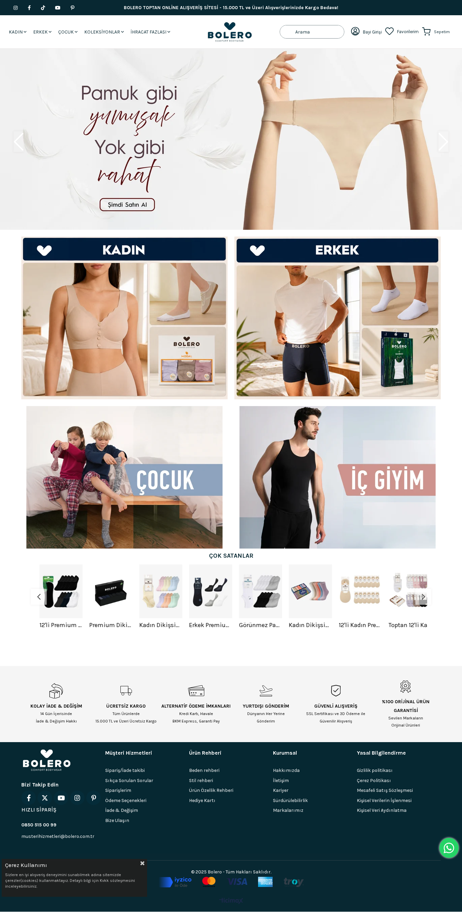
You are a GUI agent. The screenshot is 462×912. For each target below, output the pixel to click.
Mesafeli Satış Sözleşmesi (385, 790)
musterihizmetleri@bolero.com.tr (57, 836)
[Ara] (287, 31)
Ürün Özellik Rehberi (211, 790)
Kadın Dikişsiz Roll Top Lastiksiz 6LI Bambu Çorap (306, 625)
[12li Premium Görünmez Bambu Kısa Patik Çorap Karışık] (56, 591)
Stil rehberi (201, 780)
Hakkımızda (286, 770)
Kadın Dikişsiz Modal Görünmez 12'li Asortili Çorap (156, 625)
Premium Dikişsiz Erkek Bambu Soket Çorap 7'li (106, 625)
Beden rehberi (204, 770)
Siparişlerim (118, 790)
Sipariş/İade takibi (125, 770)
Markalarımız (288, 810)
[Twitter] (45, 798)
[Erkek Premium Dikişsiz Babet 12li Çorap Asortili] (206, 591)
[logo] (46, 760)
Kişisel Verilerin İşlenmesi (384, 800)
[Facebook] (28, 798)
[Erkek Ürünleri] (337, 318)
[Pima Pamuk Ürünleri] (231, 139)
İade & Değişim (121, 810)
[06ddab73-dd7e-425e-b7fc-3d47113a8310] (231, 882)
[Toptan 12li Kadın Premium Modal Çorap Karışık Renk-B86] (406, 591)
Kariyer (280, 790)
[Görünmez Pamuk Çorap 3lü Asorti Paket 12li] (256, 591)
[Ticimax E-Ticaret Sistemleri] (231, 901)
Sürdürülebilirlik (290, 800)
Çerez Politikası (374, 780)
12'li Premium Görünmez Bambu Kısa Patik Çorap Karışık (56, 625)
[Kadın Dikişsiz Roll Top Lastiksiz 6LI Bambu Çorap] (306, 591)
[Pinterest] (93, 798)
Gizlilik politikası (375, 770)
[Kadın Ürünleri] (124, 318)
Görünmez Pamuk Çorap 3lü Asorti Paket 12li (256, 625)
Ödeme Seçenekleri (125, 800)
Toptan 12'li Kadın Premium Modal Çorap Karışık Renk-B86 (406, 625)
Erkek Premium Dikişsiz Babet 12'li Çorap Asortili (206, 625)
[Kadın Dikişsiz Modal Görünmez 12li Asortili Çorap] (156, 591)
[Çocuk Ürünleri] (124, 477)
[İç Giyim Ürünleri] (337, 477)
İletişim (281, 780)
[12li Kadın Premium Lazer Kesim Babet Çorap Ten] (356, 591)
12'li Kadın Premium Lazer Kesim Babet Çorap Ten (356, 625)
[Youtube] (61, 798)
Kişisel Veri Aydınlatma (382, 810)
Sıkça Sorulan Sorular (129, 780)
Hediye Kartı (202, 800)
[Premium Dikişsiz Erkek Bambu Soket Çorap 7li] (106, 591)
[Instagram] (77, 798)
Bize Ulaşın (117, 820)
